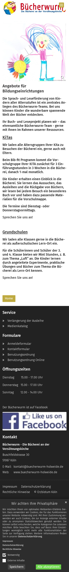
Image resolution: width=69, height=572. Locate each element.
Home (9, 298)
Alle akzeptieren (49, 567)
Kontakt (10, 437)
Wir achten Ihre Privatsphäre (34, 503)
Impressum (8, 541)
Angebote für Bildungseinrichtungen (23, 88)
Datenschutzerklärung (30, 536)
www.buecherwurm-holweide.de (35, 472)
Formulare (12, 335)
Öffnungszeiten (16, 369)
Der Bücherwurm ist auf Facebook (25, 407)
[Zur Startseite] (34, 8)
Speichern (17, 567)
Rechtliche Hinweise (12, 549)
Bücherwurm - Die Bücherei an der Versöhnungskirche (26, 447)
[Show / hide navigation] (61, 5)
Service (9, 312)
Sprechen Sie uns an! (18, 217)
